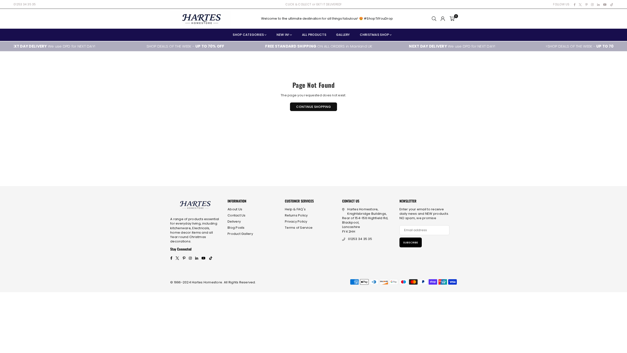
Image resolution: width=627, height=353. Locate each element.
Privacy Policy (296, 221)
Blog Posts (236, 227)
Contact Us (237, 215)
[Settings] (442, 18)
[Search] (434, 18)
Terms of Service (299, 227)
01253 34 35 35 (24, 4)
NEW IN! (283, 34)
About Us (235, 209)
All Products (314, 34)
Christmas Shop (374, 34)
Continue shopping (313, 106)
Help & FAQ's (295, 209)
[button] (452, 18)
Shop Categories (248, 34)
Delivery (234, 221)
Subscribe (410, 242)
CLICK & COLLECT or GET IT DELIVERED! (313, 4)
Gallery (343, 34)
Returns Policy (296, 215)
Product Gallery (240, 233)
